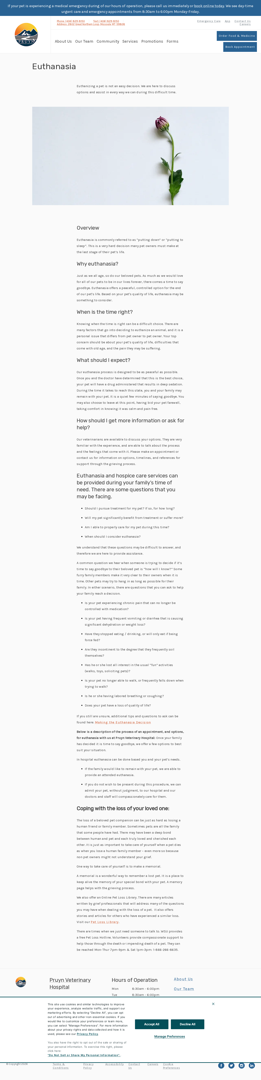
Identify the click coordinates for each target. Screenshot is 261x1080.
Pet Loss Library (104, 922)
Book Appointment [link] (240, 47)
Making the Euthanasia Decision (123, 722)
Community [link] (108, 41)
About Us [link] (63, 41)
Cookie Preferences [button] (171, 1066)
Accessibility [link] (114, 1064)
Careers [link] (245, 24)
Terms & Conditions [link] (61, 1066)
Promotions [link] (152, 41)
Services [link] (130, 41)
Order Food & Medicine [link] (237, 36)
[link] (26, 35)
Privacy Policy (87, 1034)
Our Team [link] (84, 41)
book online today (209, 6)
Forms (173, 41)
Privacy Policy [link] (88, 1066)
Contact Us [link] (242, 21)
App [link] (227, 21)
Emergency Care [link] (209, 21)
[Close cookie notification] (213, 1003)
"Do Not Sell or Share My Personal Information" (83, 1055)
